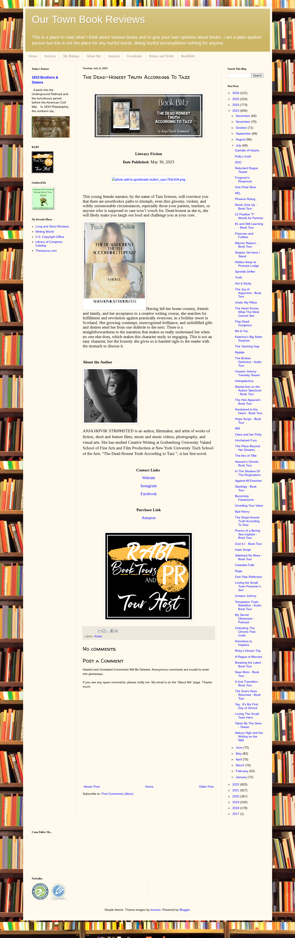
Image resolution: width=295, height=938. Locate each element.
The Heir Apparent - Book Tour (248, 401)
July (239, 145)
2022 (236, 784)
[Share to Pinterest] (116, 631)
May (239, 753)
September (244, 133)
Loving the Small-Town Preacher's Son (248, 586)
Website (148, 477)
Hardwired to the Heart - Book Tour (248, 411)
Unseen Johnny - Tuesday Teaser (247, 373)
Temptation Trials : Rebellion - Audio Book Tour (248, 605)
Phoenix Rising (245, 199)
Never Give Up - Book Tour (246, 206)
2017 (236, 814)
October (242, 127)
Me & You (241, 331)
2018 (236, 808)
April (239, 759)
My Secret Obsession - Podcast (245, 618)
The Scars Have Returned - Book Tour (248, 694)
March (240, 765)
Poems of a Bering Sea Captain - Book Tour (247, 534)
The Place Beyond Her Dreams (247, 448)
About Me (94, 56)
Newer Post (92, 786)
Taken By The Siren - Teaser (248, 725)
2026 (236, 93)
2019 (236, 802)
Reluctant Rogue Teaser (246, 169)
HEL (238, 193)
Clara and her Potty (248, 434)
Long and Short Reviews (52, 226)
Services (50, 56)
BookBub (188, 56)
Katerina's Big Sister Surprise (248, 338)
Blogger (184, 909)
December (243, 116)
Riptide (239, 352)
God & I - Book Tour (248, 543)
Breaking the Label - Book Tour (249, 664)
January (242, 777)
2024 (236, 105)
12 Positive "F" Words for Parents (249, 216)
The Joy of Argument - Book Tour (248, 293)
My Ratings (71, 56)
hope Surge (243, 549)
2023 (236, 110)
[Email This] (100, 631)
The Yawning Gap (247, 346)
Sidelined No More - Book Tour (248, 557)
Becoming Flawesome (244, 497)
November (243, 121)
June (239, 747)
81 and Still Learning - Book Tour (249, 225)
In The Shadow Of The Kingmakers (248, 473)
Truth (238, 277)
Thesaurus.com (46, 250)
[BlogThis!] (104, 631)
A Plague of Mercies (248, 656)
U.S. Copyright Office (49, 236)
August (241, 139)
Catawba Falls (244, 565)
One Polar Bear (245, 187)
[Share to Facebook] (112, 631)
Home (33, 56)
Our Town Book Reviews (88, 19)
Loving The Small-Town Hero (247, 715)
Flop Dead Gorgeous (243, 323)
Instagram (149, 485)
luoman (156, 909)
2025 (236, 99)
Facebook (149, 493)
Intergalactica (244, 381)
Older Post (206, 786)
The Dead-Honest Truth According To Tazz (247, 521)
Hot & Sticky (243, 283)
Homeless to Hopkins (243, 643)
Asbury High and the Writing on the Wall (249, 736)
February (242, 771)
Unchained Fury (246, 440)
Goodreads (134, 56)
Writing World (44, 231)
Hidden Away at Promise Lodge (247, 263)
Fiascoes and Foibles (244, 235)
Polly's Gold (243, 156)
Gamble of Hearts (247, 150)
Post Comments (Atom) (117, 793)
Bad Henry (242, 511)
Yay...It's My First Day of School (246, 706)
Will (237, 428)
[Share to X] (108, 631)
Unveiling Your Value (249, 505)
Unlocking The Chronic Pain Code (245, 631)
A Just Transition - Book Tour (247, 683)
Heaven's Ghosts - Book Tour (247, 463)
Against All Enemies (248, 480)
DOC (238, 162)
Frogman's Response (243, 179)
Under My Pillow (246, 302)
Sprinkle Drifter (245, 271)
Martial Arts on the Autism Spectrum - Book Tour (248, 390)
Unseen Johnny (245, 596)
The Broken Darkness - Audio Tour (248, 361)
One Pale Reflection (248, 577)
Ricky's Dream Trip (248, 650)
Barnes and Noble (161, 56)
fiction (98, 636)
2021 (236, 790)
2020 (236, 796)
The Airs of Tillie (246, 455)
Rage (238, 571)
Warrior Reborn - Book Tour (246, 244)
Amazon (114, 56)
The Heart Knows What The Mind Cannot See (247, 312)
